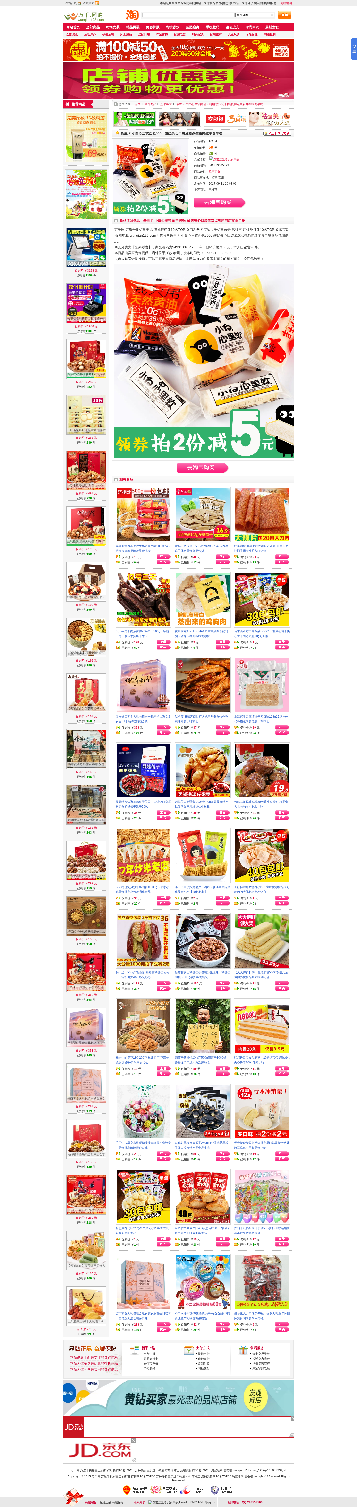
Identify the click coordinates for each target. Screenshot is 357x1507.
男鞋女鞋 (272, 27)
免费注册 (149, 1354)
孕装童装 (108, 34)
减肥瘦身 (192, 27)
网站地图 (286, 3)
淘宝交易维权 (261, 1354)
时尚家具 (198, 34)
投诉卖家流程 (261, 1358)
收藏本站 (88, 3)
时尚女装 (113, 27)
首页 (137, 104)
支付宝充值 (151, 1363)
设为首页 (71, 3)
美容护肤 (153, 27)
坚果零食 (166, 104)
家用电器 (180, 34)
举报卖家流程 (261, 1363)
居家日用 (144, 34)
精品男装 (133, 27)
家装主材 (216, 34)
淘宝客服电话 (261, 1368)
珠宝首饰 (162, 34)
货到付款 (204, 1363)
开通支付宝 (151, 1358)
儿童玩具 (234, 34)
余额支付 (204, 1358)
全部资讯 (72, 34)
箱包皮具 (232, 27)
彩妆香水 (172, 27)
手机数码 (212, 27)
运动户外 (90, 34)
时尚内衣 (252, 27)
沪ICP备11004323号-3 (271, 1470)
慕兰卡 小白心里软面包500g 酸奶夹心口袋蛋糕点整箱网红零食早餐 (219, 104)
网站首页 (73, 27)
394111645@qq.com (203, 1502)
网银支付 (204, 1368)
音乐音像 (252, 34)
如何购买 (149, 1368)
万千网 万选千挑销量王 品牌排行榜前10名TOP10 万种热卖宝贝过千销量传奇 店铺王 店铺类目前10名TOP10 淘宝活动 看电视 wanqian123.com (163, 1470)
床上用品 (126, 34)
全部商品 (93, 27)
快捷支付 (204, 1354)
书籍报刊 (270, 34)
